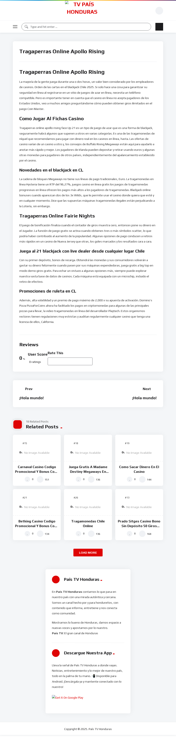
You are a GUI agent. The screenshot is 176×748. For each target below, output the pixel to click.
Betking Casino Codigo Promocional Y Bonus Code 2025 (37, 525)
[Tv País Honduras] (82, 11)
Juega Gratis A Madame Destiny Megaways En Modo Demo (88, 471)
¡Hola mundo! (31, 398)
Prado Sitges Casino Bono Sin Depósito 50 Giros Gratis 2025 (139, 525)
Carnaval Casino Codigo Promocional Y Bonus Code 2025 (37, 471)
